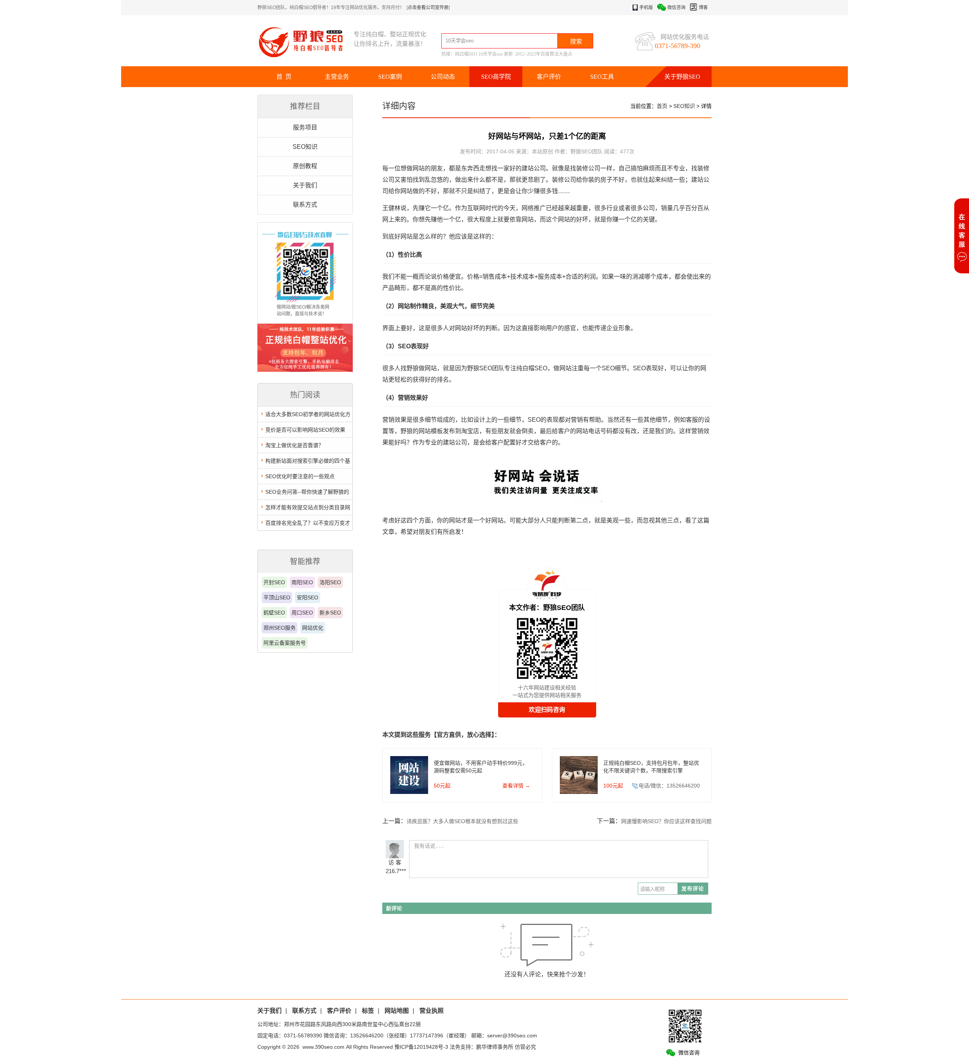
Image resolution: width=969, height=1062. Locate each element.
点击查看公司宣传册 (428, 7)
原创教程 (305, 166)
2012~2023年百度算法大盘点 (543, 54)
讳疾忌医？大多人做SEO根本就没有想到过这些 (462, 821)
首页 (662, 106)
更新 (508, 54)
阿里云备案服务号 (284, 643)
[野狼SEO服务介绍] (305, 370)
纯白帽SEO (466, 54)
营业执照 (431, 1010)
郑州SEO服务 (279, 628)
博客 (703, 7)
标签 (368, 1010)
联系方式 (305, 204)
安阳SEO (307, 597)
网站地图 (397, 1010)
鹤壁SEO (274, 613)
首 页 (283, 76)
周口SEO (302, 613)
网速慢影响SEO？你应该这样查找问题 (666, 821)
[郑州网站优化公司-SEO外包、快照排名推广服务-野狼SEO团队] (305, 42)
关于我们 (305, 185)
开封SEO (274, 582)
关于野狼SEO (682, 76)
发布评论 (692, 889)
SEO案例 (390, 76)
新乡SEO (330, 613)
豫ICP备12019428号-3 (421, 1047)
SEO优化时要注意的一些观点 (300, 476)
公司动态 (443, 76)
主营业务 (337, 76)
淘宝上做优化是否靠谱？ (294, 445)
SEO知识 (305, 146)
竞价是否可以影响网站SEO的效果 (305, 430)
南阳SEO (302, 582)
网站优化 (312, 628)
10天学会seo (490, 54)
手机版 (646, 7)
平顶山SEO (276, 597)
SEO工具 (602, 76)
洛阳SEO (330, 582)
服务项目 (305, 127)
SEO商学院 (496, 76)
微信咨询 (676, 7)
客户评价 (549, 76)
